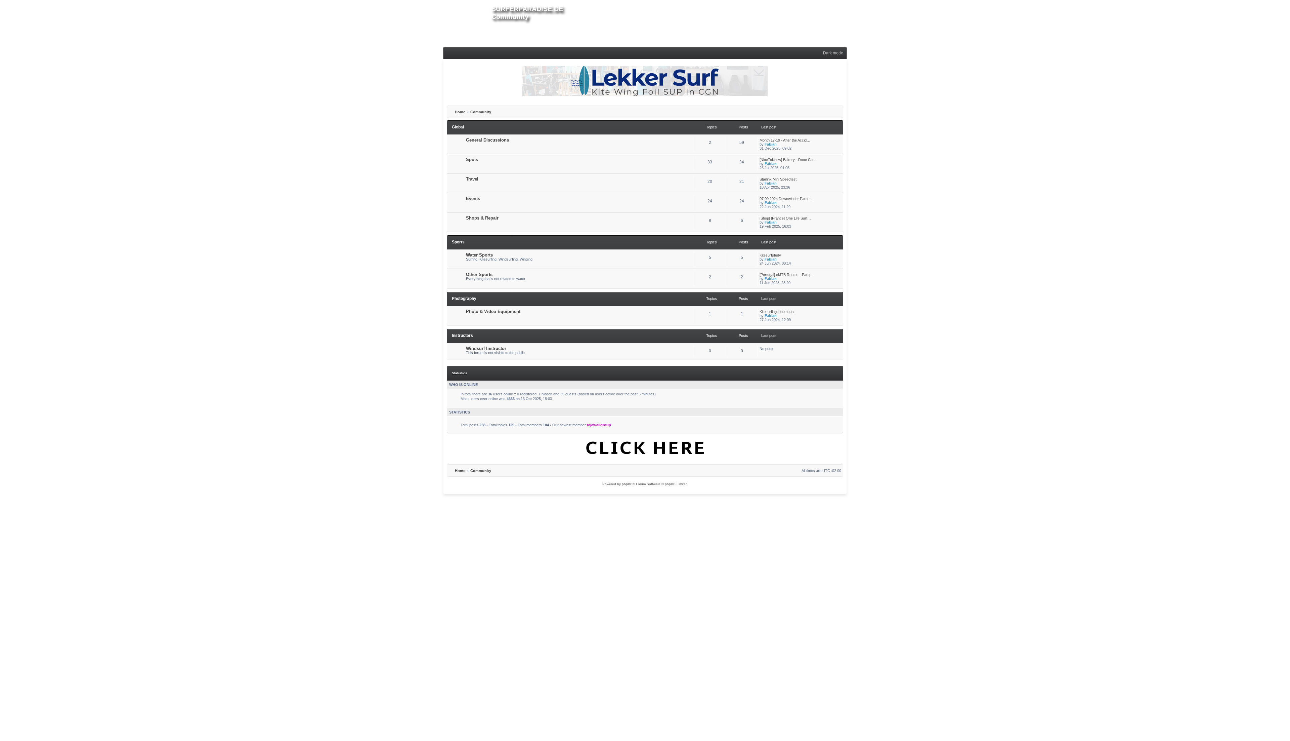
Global (458, 127)
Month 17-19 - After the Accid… (785, 140)
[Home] (467, 22)
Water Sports (479, 255)
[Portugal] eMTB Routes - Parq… (786, 275)
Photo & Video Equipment (493, 311)
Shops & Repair (482, 218)
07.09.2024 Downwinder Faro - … (787, 199)
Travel (472, 179)
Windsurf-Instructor (486, 348)
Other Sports (479, 274)
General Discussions (487, 140)
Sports (458, 242)
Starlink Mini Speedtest (778, 179)
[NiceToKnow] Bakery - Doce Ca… (788, 160)
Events (473, 198)
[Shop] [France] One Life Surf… (785, 218)
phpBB (627, 484)
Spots (472, 159)
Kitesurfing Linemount (777, 312)
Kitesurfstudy (770, 255)
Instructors (462, 335)
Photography (464, 298)
